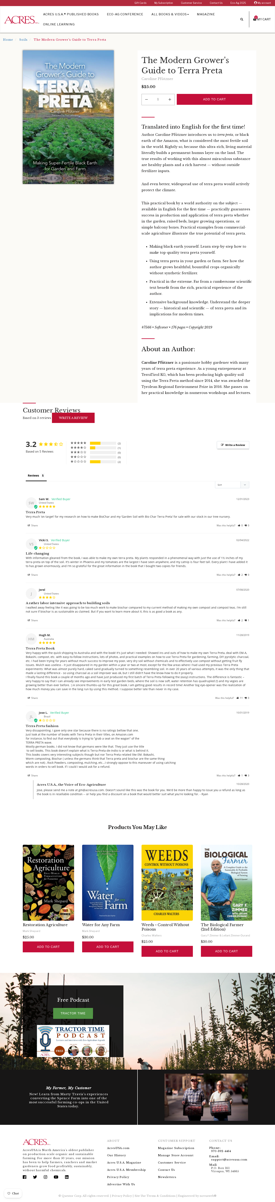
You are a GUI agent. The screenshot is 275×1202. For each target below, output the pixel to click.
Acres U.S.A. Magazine (124, 1162)
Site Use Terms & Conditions (155, 1196)
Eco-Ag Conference (125, 14)
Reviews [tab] (33, 475)
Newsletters (167, 1177)
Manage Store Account (175, 1155)
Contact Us (216, 2)
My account (264, 2)
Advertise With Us (121, 1184)
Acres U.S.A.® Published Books (71, 14)
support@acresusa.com (229, 1159)
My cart (263, 19)
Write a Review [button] (235, 445)
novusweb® (208, 1196)
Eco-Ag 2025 (238, 2)
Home (8, 40)
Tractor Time (73, 1013)
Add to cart (48, 947)
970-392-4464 (221, 1151)
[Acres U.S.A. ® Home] (21, 19)
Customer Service (191, 2)
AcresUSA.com (118, 1148)
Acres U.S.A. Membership (126, 1170)
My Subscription (163, 2)
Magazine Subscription (176, 1148)
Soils (23, 40)
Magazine (206, 14)
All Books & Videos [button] (169, 14)
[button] (240, 525)
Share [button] (34, 525)
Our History (116, 1155)
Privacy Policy (118, 1177)
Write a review (73, 418)
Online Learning (59, 24)
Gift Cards (140, 2)
